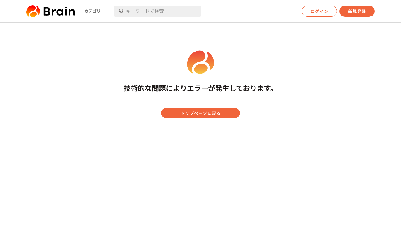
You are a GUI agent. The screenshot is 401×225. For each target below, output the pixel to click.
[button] (50, 11)
